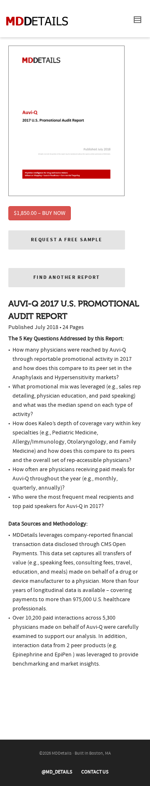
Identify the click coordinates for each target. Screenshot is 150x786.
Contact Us (94, 772)
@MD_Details (57, 772)
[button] (66, 240)
